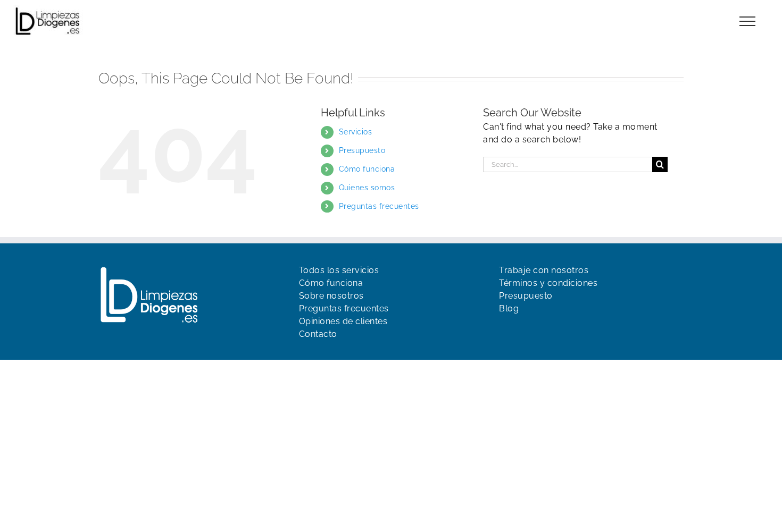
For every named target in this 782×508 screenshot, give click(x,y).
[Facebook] (504, 330)
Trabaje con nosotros (543, 270)
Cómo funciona (367, 169)
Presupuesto (362, 150)
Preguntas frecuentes (379, 206)
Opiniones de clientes (343, 321)
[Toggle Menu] (747, 21)
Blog (509, 308)
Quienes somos (367, 187)
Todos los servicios (339, 270)
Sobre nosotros (331, 296)
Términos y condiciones (548, 283)
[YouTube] (523, 330)
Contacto (318, 334)
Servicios (355, 132)
